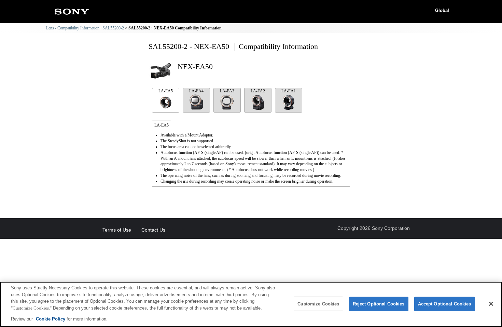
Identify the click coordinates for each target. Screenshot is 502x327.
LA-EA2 (258, 91)
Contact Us (153, 229)
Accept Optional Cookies (444, 303)
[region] (251, 304)
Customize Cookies (318, 303)
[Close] (491, 303)
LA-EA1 (288, 91)
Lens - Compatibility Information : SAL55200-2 (85, 28)
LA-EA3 (227, 91)
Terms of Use (116, 229)
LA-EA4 (196, 91)
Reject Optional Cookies (379, 303)
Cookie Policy (51, 319)
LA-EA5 (165, 91)
